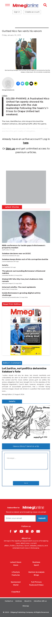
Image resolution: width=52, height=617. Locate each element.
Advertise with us (40, 601)
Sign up (10, 149)
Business (36, 562)
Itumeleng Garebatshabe (10, 297)
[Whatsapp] (33, 531)
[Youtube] (22, 531)
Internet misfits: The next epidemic (19, 287)
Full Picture (36, 582)
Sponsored (16, 582)
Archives (18, 601)
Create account (32, 12)
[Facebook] (11, 531)
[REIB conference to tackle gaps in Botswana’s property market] (26, 227)
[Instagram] (28, 531)
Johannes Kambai (8, 255)
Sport (8, 26)
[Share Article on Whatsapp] (27, 83)
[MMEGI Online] (26, 6)
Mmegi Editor (7, 394)
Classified (15, 592)
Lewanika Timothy (8, 275)
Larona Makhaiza (7, 261)
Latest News (15, 562)
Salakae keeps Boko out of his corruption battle (25, 259)
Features (16, 575)
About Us (27, 601)
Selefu (5, 265)
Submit (42, 518)
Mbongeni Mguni (7, 283)
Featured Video (36, 585)
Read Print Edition (12, 304)
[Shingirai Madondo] (8, 83)
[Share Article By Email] (31, 83)
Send (26, 483)
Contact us (9, 601)
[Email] (39, 531)
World (15, 585)
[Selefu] (26, 422)
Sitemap (26, 606)
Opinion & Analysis (36, 572)
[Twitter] (16, 531)
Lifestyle (16, 572)
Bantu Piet (5, 289)
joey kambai (6, 267)
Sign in (17, 12)
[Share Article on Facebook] (18, 83)
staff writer (5, 250)
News (15, 565)
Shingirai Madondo (8, 90)
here (25, 143)
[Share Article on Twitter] (22, 83)
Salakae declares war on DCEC (16, 253)
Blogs (36, 575)
